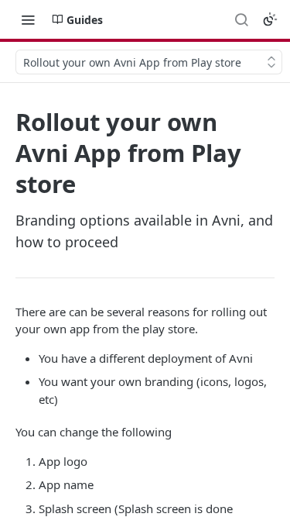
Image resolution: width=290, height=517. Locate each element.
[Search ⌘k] (241, 19)
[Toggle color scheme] (270, 19)
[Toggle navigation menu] (27, 19)
